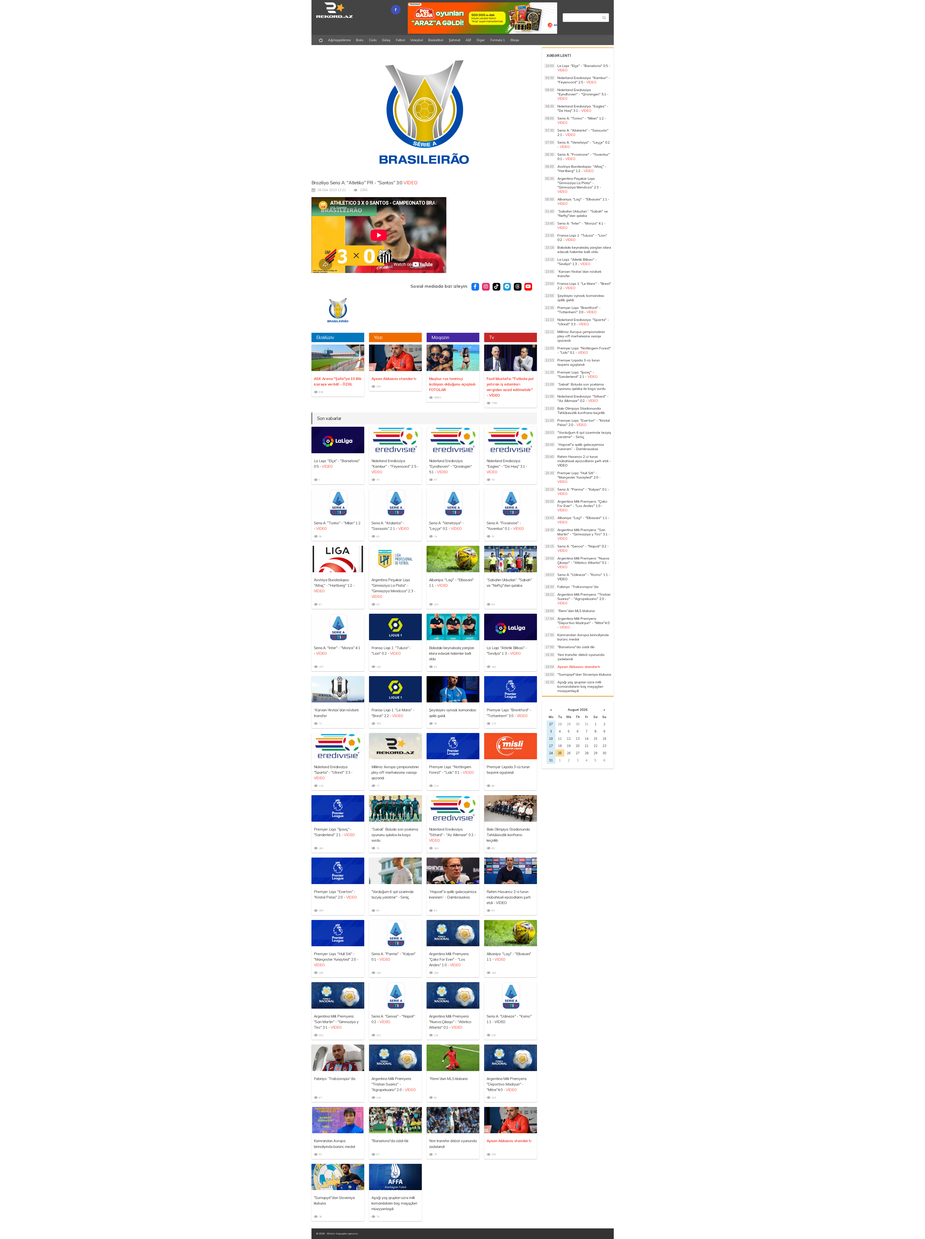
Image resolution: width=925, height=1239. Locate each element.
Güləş (386, 40)
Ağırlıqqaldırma (339, 40)
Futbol (400, 40)
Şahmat (454, 40)
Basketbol (435, 40)
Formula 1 (497, 40)
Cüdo (373, 40)
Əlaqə (514, 40)
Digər (481, 40)
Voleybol (416, 40)
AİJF (468, 40)
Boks (359, 40)
